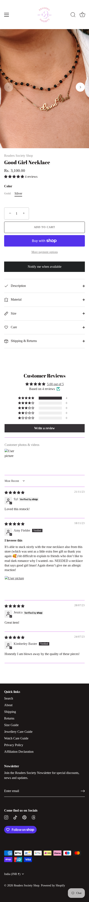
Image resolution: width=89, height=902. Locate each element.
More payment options (44, 252)
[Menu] (6, 14)
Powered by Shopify (53, 885)
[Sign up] (83, 791)
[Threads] (33, 817)
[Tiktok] (15, 817)
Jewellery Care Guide (18, 731)
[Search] (73, 15)
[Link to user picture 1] (14, 586)
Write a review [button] (44, 428)
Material (16, 299)
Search (8, 698)
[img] (14, 492)
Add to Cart (44, 227)
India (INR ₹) (12, 874)
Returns (9, 718)
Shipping (10, 711)
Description (18, 286)
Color (8, 186)
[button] (8, 87)
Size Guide (11, 725)
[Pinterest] (24, 817)
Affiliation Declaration (19, 751)
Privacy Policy (13, 745)
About (8, 705)
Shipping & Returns (23, 341)
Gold (7, 193)
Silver (18, 193)
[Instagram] (6, 817)
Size (13, 313)
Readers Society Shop (18, 155)
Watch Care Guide (16, 738)
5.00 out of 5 (55, 384)
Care (13, 327)
